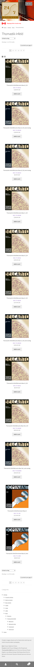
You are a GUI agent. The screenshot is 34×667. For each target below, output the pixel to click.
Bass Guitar (8, 602)
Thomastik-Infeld (11, 619)
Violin (6, 605)
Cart (26, 663)
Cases (5, 632)
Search (17, 664)
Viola (6, 608)
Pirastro (9, 616)
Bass (13, 27)
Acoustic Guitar (9, 597)
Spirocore (11, 629)
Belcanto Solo (12, 624)
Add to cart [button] (17, 94)
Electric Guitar (8, 600)
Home (5, 27)
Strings (9, 27)
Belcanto (11, 621)
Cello (6, 611)
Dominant (11, 627)
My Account (5, 664)
